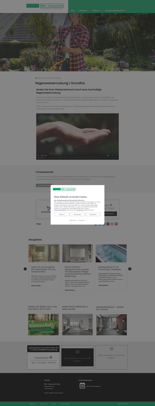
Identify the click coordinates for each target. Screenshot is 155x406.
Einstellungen (77, 214)
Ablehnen (62, 214)
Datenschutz (73, 220)
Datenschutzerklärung (60, 210)
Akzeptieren (93, 214)
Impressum (81, 220)
